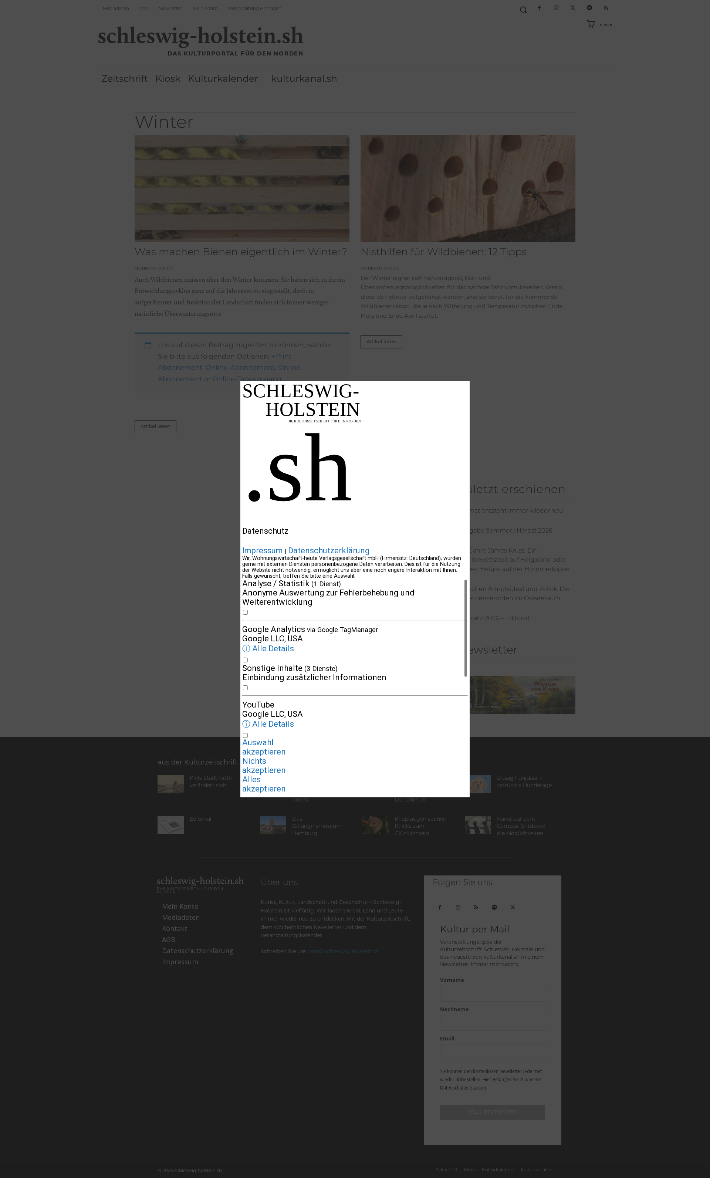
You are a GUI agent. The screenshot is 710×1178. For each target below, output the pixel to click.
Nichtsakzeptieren (264, 765)
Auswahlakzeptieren (264, 747)
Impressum (262, 550)
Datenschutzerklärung (329, 550)
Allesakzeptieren (264, 784)
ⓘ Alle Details (268, 648)
